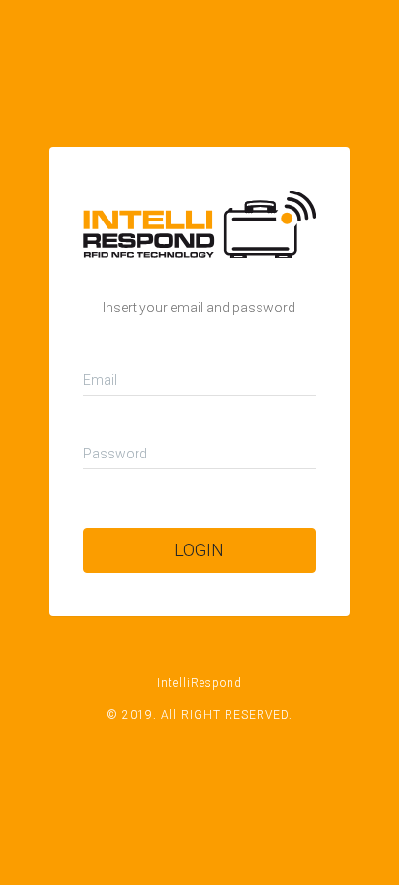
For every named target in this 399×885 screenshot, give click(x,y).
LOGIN (199, 550)
